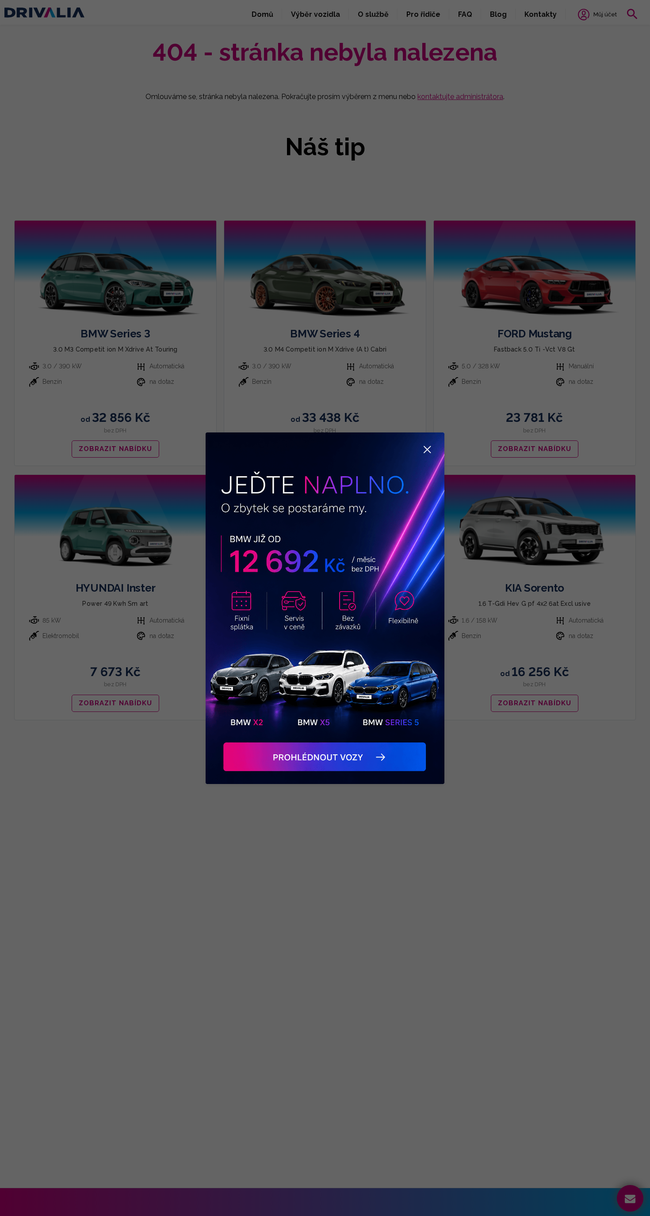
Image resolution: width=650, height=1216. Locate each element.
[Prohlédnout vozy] (325, 608)
